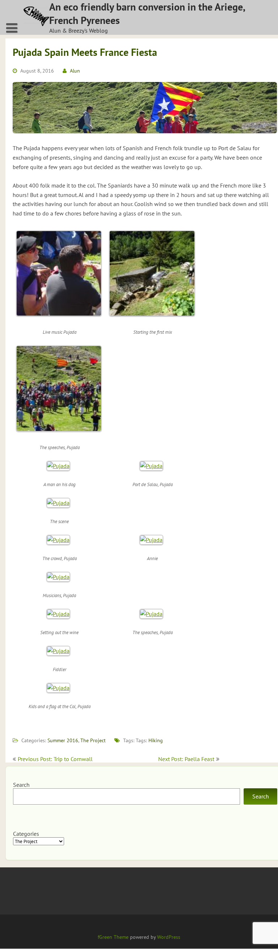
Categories (26, 833)
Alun (75, 70)
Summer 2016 (62, 740)
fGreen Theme (113, 937)
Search (21, 784)
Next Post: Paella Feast (186, 759)
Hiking (155, 740)
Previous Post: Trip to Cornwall (55, 759)
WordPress (168, 937)
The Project (93, 740)
